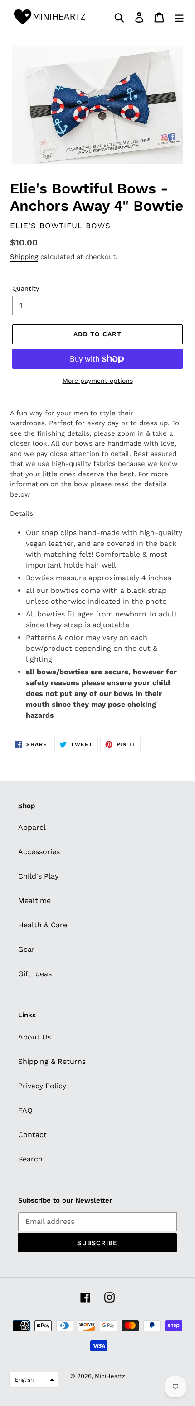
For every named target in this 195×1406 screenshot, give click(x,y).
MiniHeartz (110, 1376)
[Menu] (179, 17)
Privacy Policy (42, 1086)
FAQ (25, 1110)
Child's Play (38, 876)
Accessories (39, 851)
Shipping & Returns (52, 1061)
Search (30, 1159)
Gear (26, 949)
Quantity (25, 288)
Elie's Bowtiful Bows (60, 225)
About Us (34, 1037)
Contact (32, 1134)
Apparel (32, 827)
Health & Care (42, 925)
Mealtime (34, 900)
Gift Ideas (35, 973)
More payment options (98, 380)
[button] (33, 1380)
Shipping (24, 257)
